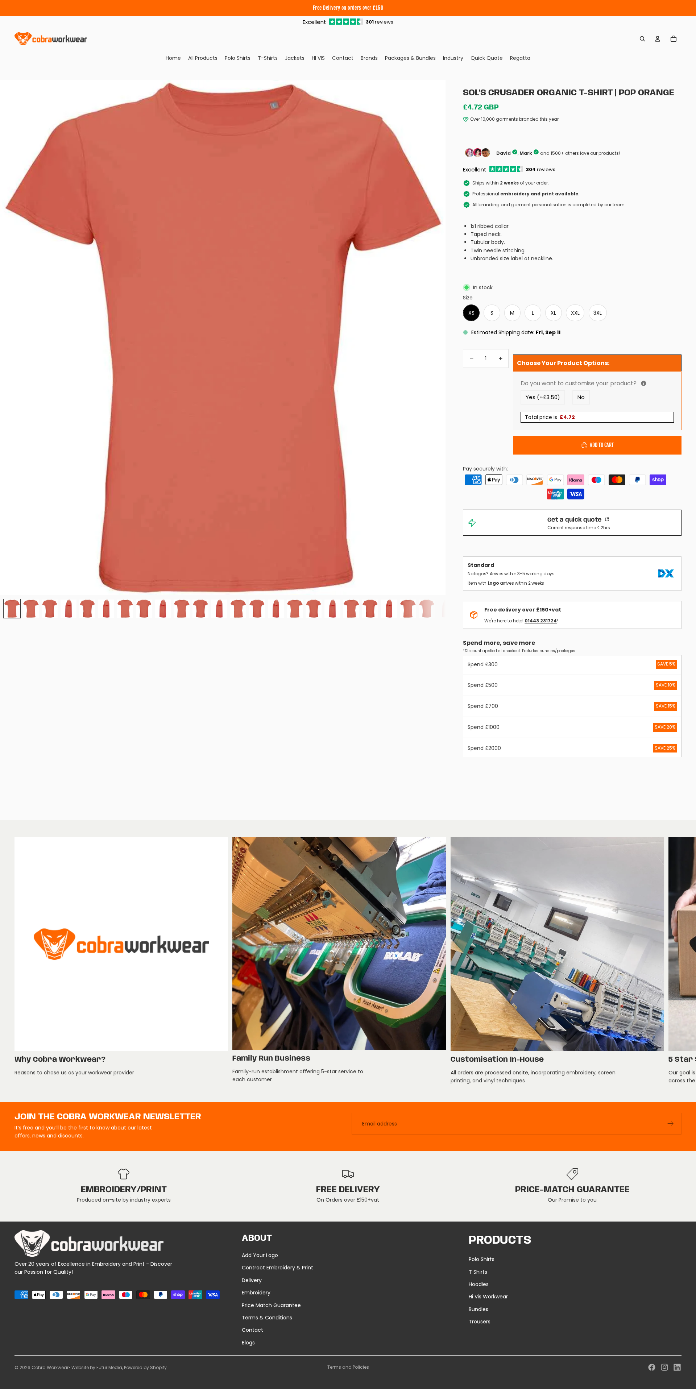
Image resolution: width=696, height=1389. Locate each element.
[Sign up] (670, 1123)
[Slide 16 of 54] (295, 609)
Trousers (479, 1321)
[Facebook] (651, 1367)
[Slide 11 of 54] (200, 609)
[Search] (642, 39)
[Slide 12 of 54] (219, 609)
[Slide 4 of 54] (68, 609)
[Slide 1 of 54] (12, 609)
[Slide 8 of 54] (144, 609)
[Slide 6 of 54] (106, 609)
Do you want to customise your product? (597, 383)
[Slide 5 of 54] (87, 609)
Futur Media (109, 1367)
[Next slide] (674, 961)
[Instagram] (664, 1367)
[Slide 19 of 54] (351, 609)
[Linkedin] (677, 1367)
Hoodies (479, 1284)
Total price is (550, 417)
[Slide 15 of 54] (276, 609)
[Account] (658, 39)
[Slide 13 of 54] (238, 609)
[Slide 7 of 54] (125, 609)
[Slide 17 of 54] (314, 609)
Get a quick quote (575, 520)
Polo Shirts (481, 1259)
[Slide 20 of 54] (370, 609)
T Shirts (478, 1272)
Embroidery (256, 1292)
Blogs (248, 1342)
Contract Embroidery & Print (277, 1267)
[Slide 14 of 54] (257, 609)
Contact (252, 1330)
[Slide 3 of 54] (50, 609)
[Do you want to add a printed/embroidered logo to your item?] (643, 383)
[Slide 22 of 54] (408, 609)
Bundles (478, 1309)
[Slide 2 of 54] (31, 609)
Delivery (252, 1280)
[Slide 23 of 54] (427, 609)
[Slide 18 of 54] (332, 609)
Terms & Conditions (267, 1317)
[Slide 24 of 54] (445, 609)
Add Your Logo (260, 1255)
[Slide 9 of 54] (163, 609)
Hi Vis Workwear (488, 1296)
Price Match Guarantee (271, 1305)
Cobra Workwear (50, 1367)
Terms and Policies (348, 1367)
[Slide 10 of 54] (182, 609)
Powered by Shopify (145, 1367)
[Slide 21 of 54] (389, 609)
